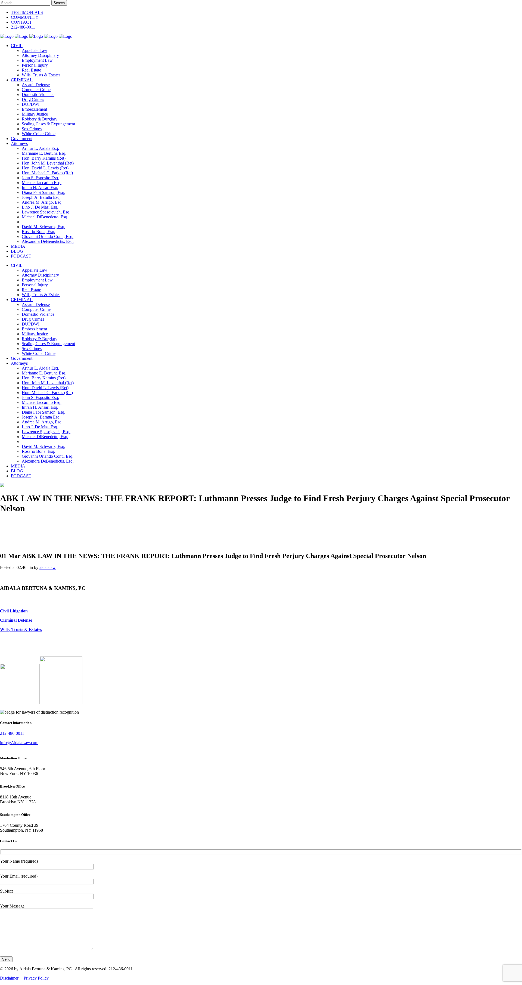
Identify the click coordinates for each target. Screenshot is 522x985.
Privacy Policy (36, 978)
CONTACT (21, 22)
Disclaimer (9, 978)
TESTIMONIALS (27, 12)
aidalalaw (47, 567)
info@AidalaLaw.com (19, 742)
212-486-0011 (23, 27)
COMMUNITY (25, 17)
